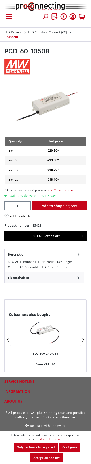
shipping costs (55, 413)
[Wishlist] (54, 16)
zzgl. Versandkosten (60, 190)
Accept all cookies (46, 458)
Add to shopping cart (59, 205)
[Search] (45, 16)
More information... (51, 439)
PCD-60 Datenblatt (46, 236)
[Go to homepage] (45, 7)
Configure (69, 447)
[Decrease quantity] (9, 205)
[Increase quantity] (26, 205)
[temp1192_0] (45, 108)
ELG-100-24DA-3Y (45, 353)
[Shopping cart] (82, 16)
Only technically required (36, 447)
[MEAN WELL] (45, 67)
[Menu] (9, 16)
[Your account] (72, 16)
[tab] (44, 260)
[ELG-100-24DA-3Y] (45, 332)
